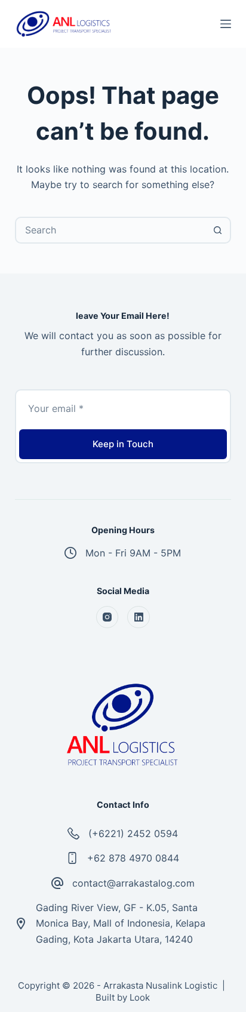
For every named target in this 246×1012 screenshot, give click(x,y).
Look (140, 997)
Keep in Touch (123, 444)
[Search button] (217, 230)
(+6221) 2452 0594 (133, 833)
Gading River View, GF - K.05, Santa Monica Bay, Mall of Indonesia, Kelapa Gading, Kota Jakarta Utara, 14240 (120, 923)
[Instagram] (107, 617)
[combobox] (111, 230)
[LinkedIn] (138, 617)
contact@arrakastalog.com (133, 883)
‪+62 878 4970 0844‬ (133, 858)
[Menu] (225, 24)
